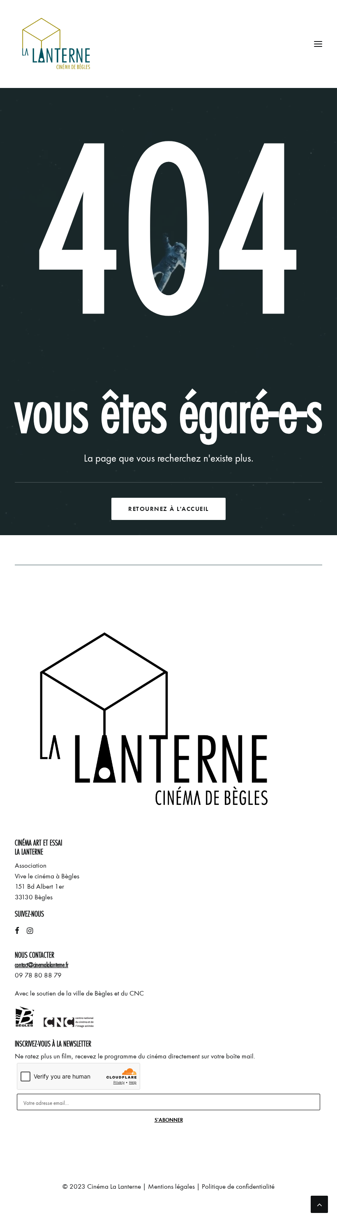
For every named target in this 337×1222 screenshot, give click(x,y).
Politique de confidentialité (238, 1186)
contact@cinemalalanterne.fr (41, 965)
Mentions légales (171, 1186)
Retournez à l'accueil (168, 509)
